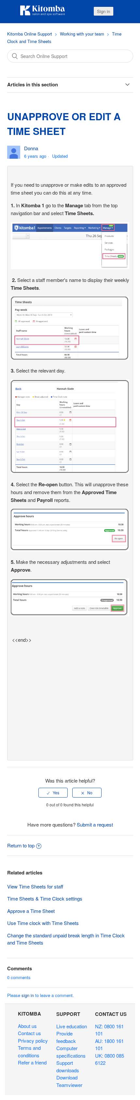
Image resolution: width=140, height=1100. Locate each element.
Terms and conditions (29, 1051)
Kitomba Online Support (29, 34)
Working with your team (82, 34)
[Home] (43, 14)
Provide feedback (66, 1037)
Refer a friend (32, 1062)
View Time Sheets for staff (35, 886)
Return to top (21, 845)
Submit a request (95, 824)
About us (27, 1025)
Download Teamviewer (69, 1081)
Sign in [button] (103, 11)
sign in (27, 995)
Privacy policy (33, 1040)
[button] (115, 11)
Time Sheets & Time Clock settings (44, 898)
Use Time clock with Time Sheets (43, 922)
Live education (71, 1026)
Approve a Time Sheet (31, 910)
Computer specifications (71, 1052)
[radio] (53, 793)
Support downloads (67, 1066)
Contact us (29, 1033)
